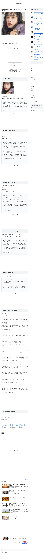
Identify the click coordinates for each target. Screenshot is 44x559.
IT (31, 70)
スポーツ (32, 68)
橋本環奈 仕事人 (12, 65)
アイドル (32, 95)
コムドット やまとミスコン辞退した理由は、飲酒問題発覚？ (38, 48)
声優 (32, 81)
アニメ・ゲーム (33, 79)
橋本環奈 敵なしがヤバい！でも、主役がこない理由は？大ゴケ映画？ (14, 425)
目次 (14, 63)
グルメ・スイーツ (34, 97)
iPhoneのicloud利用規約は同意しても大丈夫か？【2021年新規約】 (38, 38)
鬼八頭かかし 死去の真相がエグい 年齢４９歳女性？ (38, 18)
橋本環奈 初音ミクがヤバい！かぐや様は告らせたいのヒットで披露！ (5, 425)
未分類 (32, 66)
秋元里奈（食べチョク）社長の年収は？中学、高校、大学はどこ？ (38, 53)
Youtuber (32, 86)
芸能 (32, 77)
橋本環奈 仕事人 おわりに (14, 72)
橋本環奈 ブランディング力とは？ (15, 69)
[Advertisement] (15, 39)
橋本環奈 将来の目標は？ (14, 70)
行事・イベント (33, 90)
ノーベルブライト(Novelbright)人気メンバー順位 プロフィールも (38, 28)
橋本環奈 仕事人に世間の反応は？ (15, 71)
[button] (42, 101)
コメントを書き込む (15, 549)
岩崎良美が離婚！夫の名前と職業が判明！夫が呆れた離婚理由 (38, 23)
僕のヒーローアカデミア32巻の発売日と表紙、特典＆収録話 (38, 58)
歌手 (32, 88)
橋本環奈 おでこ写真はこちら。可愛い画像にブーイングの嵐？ (23, 425)
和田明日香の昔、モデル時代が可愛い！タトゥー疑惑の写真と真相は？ (38, 13)
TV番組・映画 (33, 84)
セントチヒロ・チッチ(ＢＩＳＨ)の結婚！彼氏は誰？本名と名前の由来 (38, 43)
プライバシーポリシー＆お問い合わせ (37, 111)
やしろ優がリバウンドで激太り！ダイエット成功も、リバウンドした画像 (38, 33)
